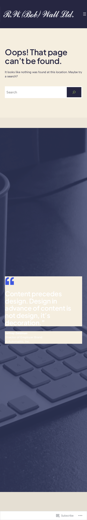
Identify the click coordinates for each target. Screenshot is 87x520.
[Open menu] (84, 14)
